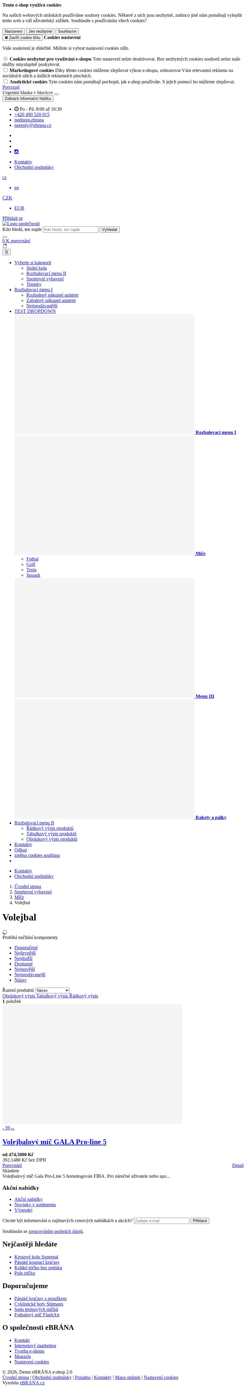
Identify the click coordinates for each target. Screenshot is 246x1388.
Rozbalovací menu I (33, 289)
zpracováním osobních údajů (55, 1231)
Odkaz (20, 849)
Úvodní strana (15, 1377)
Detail (238, 1165)
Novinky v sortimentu (35, 1204)
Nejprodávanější (41, 305)
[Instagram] (16, 151)
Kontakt (22, 1340)
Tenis (31, 569)
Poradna (83, 1377)
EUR (19, 208)
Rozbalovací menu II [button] (34, 822)
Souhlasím (67, 31)
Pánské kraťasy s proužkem (40, 1298)
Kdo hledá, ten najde (22, 229)
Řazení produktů (18, 990)
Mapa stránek (127, 1377)
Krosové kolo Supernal (36, 1256)
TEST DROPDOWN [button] (35, 311)
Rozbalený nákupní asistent (52, 295)
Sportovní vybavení (45, 278)
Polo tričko (24, 1273)
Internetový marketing (35, 1345)
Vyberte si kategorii (32, 262)
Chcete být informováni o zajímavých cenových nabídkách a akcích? (68, 1220)
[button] (4, 177)
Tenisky (33, 284)
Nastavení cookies (31, 1361)
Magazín (22, 1356)
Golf (30, 564)
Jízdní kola (36, 268)
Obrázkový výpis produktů (51, 839)
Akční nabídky (28, 1199)
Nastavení (13, 31)
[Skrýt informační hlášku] (56, 94)
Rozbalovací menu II (46, 273)
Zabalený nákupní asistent (51, 300)
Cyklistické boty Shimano (38, 1303)
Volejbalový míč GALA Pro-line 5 (54, 1142)
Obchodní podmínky (34, 167)
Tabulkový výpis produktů (51, 833)
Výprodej (23, 1210)
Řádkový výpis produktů (50, 828)
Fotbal (32, 558)
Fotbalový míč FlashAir (36, 1314)
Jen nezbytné (40, 31)
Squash (33, 575)
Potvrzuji (11, 87)
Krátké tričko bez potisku (38, 1267)
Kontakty (23, 161)
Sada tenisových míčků (36, 1309)
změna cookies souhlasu (37, 855)
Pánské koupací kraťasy (37, 1262)
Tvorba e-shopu (29, 1351)
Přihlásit (200, 1221)
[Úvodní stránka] (21, 223)
